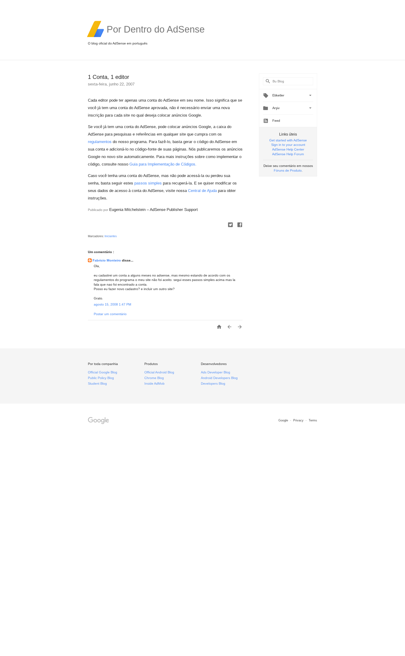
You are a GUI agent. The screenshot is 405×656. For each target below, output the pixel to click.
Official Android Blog (159, 372)
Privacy (298, 420)
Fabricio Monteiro (107, 260)
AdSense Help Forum (288, 154)
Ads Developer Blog (215, 372)
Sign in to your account (288, 145)
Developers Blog (213, 383)
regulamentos (100, 142)
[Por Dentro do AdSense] (156, 36)
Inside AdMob (154, 383)
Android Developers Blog (219, 378)
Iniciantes (111, 236)
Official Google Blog (102, 372)
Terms (313, 420)
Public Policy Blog (101, 378)
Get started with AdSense (288, 140)
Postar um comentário (110, 314)
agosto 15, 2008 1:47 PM (112, 304)
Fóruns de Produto (288, 170)
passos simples (148, 183)
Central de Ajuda (202, 190)
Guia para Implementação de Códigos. (162, 164)
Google (283, 420)
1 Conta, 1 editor (108, 77)
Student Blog (97, 383)
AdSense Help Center (288, 149)
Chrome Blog (154, 378)
